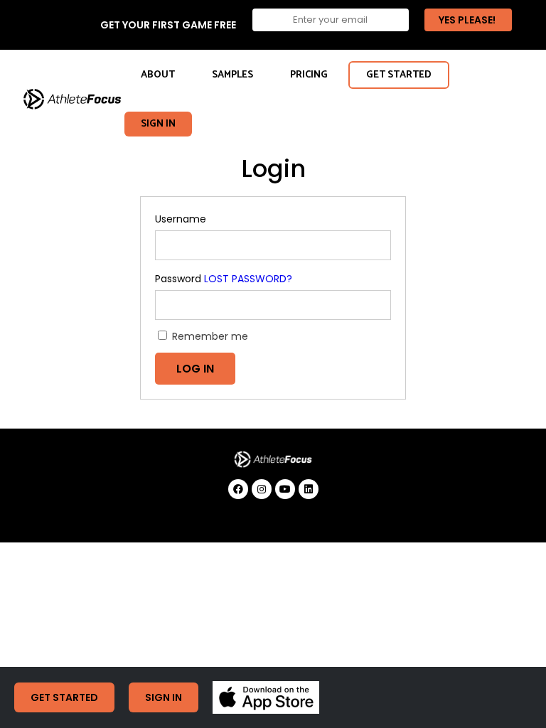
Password (178, 279)
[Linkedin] (308, 489)
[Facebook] (238, 489)
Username (180, 219)
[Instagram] (262, 489)
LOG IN (195, 368)
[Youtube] (285, 489)
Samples (232, 75)
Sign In (158, 124)
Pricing (309, 75)
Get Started (399, 75)
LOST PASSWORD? (248, 279)
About (158, 75)
